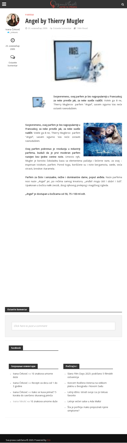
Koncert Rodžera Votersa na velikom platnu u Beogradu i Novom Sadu (87, 384)
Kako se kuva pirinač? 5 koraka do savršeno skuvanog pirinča (34, 394)
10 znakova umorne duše (44, 401)
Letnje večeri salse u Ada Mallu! (84, 401)
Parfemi (29, 14)
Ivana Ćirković (13, 29)
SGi (48, 440)
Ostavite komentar (13, 64)
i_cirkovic (13, 32)
